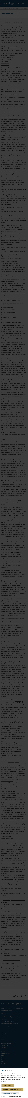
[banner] (14, 549)
